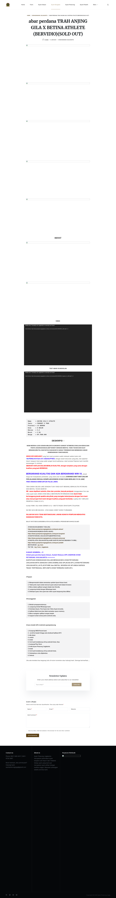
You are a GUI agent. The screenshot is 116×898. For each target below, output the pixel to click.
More (94, 4)
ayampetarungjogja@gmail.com (16, 767)
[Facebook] (6, 895)
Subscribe (77, 684)
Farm (31, 4)
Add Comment (32, 715)
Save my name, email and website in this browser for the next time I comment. (49, 730)
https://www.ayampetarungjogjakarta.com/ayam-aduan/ (45, 529)
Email (51, 709)
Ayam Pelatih (84, 4)
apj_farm (40, 545)
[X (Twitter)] (9, 895)
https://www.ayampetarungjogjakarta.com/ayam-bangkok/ (46, 533)
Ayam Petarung (70, 4)
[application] (58, 344)
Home (23, 4)
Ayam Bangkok (55, 4)
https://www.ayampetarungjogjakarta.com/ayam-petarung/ (46, 538)
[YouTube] (16, 895)
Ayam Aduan (42, 4)
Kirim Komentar (32, 735)
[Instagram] (13, 895)
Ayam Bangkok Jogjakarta (66, 39)
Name (29, 709)
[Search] (108, 4)
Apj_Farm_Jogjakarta (41, 547)
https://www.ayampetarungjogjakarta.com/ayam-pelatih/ (45, 542)
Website (73, 709)
